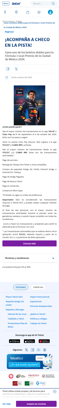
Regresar (9, 31)
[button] (41, 383)
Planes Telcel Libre (14, 296)
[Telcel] (16, 3)
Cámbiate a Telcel (16, 318)
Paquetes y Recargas (15, 309)
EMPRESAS (38, 287)
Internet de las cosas (17, 314)
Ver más (6, 403)
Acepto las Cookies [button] (36, 403)
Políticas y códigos (38, 318)
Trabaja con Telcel (38, 323)
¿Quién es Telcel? (37, 314)
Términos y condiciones (17, 257)
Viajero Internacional (39, 296)
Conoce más (29, 243)
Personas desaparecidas (41, 306)
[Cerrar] (55, 391)
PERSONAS (21, 287)
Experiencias (36, 301)
